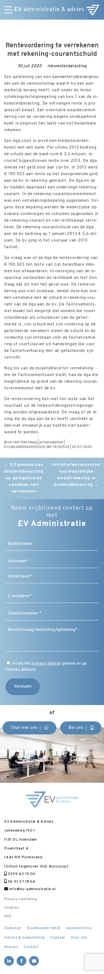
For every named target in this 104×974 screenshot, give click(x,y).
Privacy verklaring (20, 899)
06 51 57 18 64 (21, 881)
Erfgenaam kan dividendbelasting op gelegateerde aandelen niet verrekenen (24, 478)
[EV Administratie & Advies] (93, 9)
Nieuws (11, 947)
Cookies (11, 908)
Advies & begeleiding (24, 937)
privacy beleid (46, 663)
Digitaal (57, 937)
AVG (7, 916)
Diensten (12, 928)
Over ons (78, 937)
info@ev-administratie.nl (32, 889)
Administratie (79, 928)
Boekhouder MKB (43, 928)
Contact (31, 947)
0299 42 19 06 (21, 874)
